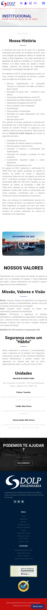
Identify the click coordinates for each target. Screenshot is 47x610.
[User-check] (18, 501)
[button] (43, 3)
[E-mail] (35, 3)
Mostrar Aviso (37, 606)
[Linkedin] (30, 3)
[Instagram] (21, 3)
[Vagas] (25, 3)
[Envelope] (22, 501)
